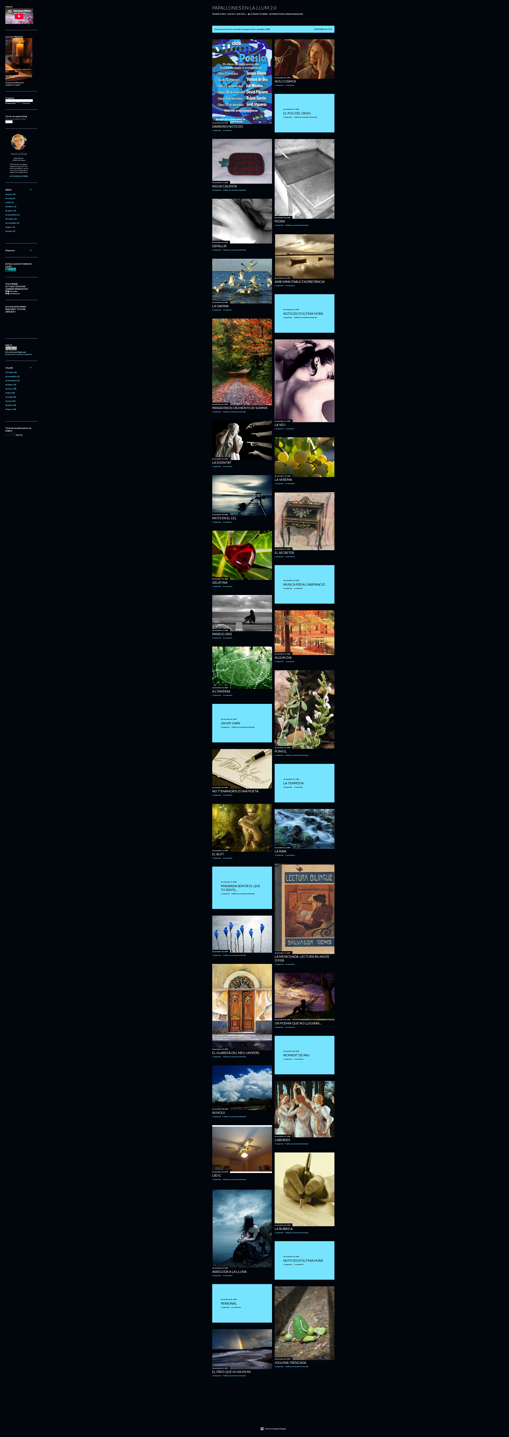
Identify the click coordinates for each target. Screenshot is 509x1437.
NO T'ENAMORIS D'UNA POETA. (235, 791)
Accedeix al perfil (19, 176)
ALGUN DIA (283, 657)
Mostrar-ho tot (323, 29)
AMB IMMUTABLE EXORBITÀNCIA (300, 281)
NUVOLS (218, 1112)
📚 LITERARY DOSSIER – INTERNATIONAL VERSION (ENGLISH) (275, 14)
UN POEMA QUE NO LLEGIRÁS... (298, 1023)
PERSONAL (229, 1303)
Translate (25, 103)
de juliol (10, 231)
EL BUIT (218, 854)
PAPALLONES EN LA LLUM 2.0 (244, 8)
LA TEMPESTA (293, 783)
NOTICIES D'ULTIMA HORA (303, 313)
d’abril (9, 202)
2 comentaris (227, 466)
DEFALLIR (219, 246)
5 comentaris (227, 638)
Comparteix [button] (216, 130)
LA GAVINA (220, 306)
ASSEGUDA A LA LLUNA (229, 1271)
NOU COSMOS (285, 81)
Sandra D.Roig (19, 153)
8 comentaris (236, 1307)
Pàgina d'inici (219, 14)
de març (10, 389)
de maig (9, 198)
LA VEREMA (283, 479)
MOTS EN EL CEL (224, 518)
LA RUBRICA (284, 1229)
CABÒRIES (282, 1140)
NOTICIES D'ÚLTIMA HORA (303, 1260)
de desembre (12, 215)
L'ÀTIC (216, 1175)
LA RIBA (280, 851)
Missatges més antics (323, 1386)
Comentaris (14, 293)
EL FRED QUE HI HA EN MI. (231, 1372)
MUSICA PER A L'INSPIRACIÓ (304, 584)
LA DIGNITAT (221, 462)
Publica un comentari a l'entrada (305, 117)
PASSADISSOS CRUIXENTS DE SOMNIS (239, 408)
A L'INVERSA (221, 691)
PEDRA (280, 221)
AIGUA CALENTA (224, 186)
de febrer (10, 206)
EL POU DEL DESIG (297, 113)
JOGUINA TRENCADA (290, 1362)
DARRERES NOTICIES (227, 126)
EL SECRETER (284, 553)
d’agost (9, 227)
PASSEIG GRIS (222, 634)
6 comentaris (227, 858)
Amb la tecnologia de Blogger (275, 1429)
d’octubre (10, 219)
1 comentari (227, 130)
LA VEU (280, 425)
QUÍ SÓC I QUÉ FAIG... (236, 14)
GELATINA (219, 582)
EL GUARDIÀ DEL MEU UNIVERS (235, 1053)
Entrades (13, 291)
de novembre (12, 376)
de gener (10, 210)
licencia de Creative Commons (18, 354)
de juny (10, 194)
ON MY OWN (230, 723)
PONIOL (281, 751)
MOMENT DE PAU (296, 1055)
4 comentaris (290, 286)
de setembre (12, 223)
